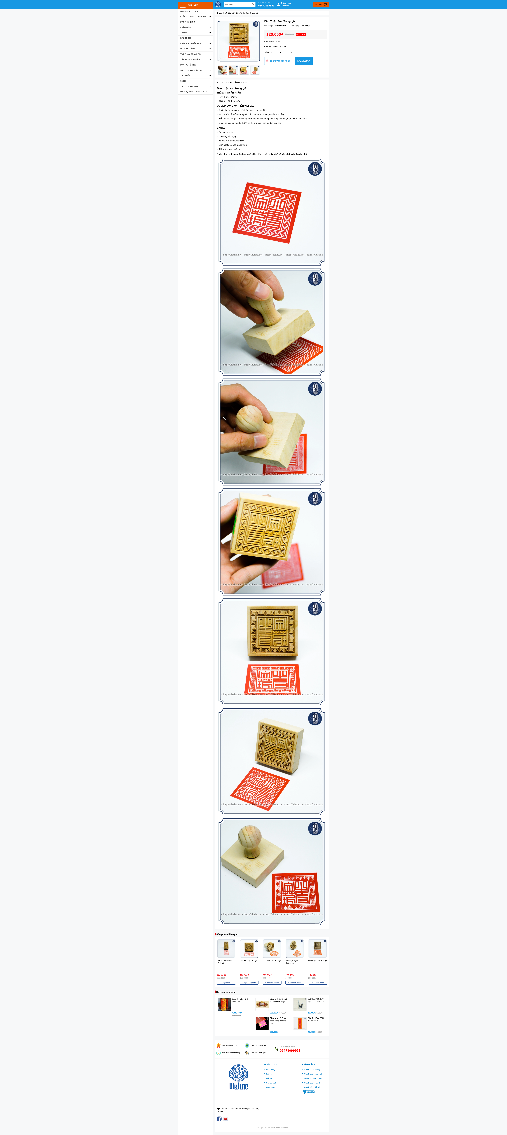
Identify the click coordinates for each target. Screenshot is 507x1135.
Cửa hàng (270, 1087)
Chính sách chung (312, 1069)
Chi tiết (318, 983)
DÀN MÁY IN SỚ (187, 22)
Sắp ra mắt (271, 1083)
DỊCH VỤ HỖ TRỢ (188, 65)
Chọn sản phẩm (226, 983)
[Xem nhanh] (226, 948)
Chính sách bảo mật (313, 1074)
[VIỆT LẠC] (218, 4)
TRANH (183, 33)
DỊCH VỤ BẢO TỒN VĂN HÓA (193, 92)
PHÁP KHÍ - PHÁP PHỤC (191, 43)
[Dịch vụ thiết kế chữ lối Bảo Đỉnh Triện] (262, 1004)
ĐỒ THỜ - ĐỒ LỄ (188, 49)
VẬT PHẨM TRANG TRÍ (190, 54)
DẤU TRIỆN (185, 38)
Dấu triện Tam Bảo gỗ (249, 960)
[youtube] (226, 1119)
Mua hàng (270, 1069)
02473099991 (266, 5)
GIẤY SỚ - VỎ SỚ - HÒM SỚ (193, 17)
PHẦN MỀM (185, 27)
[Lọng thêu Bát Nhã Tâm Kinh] (224, 1004)
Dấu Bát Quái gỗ (315, 960)
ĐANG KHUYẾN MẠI (189, 11)
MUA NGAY (303, 61)
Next (262, 70)
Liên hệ (269, 1074)
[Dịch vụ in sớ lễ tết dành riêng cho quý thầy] (262, 1023)
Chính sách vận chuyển (314, 1083)
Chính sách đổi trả (312, 1087)
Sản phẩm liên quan (227, 934)
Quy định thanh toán (313, 1078)
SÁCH (183, 81)
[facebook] (220, 1119)
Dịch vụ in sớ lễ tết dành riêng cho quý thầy (278, 1020)
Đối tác (269, 1078)
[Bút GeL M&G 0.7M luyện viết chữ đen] (300, 1004)
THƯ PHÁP (185, 75)
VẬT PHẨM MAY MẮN (190, 59)
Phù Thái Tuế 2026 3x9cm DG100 (28, 1121)
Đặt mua (272, 983)
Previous (215, 70)
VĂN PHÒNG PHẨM (189, 86)
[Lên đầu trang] (502, 1130)
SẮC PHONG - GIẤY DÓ (191, 70)
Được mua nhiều (226, 992)
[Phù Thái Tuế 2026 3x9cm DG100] (300, 1023)
